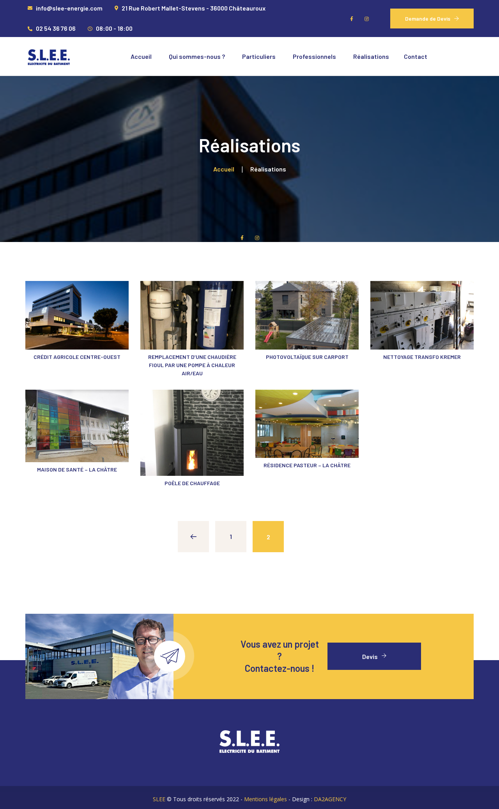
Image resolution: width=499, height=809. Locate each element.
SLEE (159, 799)
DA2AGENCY (330, 799)
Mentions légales (265, 799)
